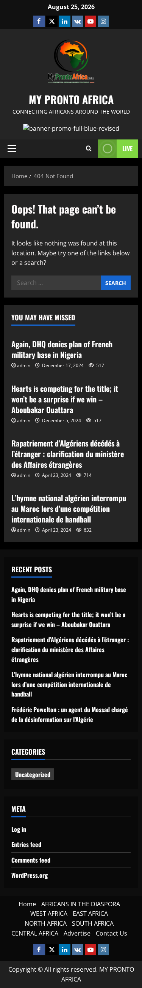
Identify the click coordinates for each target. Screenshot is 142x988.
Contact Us (111, 933)
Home (27, 904)
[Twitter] (52, 21)
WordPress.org (29, 875)
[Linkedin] (64, 21)
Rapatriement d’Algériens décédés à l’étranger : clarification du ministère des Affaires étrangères (67, 453)
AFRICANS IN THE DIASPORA (80, 904)
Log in (18, 829)
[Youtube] (90, 21)
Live (127, 148)
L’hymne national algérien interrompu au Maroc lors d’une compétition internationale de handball (68, 508)
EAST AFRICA (90, 913)
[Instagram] (103, 21)
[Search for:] (56, 283)
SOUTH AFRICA (93, 923)
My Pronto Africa (71, 99)
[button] (12, 149)
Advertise (77, 933)
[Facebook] (39, 21)
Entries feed (26, 844)
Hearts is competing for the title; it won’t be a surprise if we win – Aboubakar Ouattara (64, 399)
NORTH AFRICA (46, 923)
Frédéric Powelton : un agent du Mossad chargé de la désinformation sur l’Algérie (69, 714)
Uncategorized (32, 774)
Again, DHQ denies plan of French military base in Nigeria (61, 349)
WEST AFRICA (48, 913)
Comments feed (30, 859)
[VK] (77, 21)
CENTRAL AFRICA (34, 933)
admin (23, 365)
